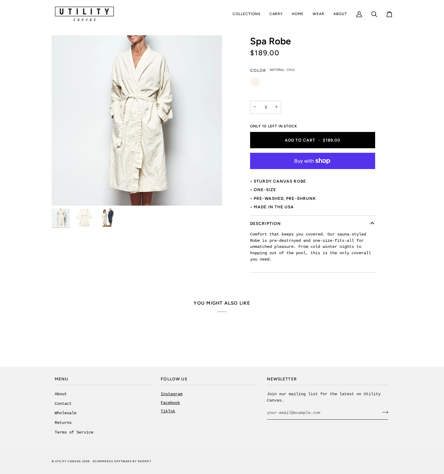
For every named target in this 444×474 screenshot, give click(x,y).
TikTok (168, 411)
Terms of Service (74, 432)
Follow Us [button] (174, 378)
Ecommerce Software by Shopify (122, 461)
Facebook (170, 403)
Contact (63, 404)
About (61, 394)
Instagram (171, 394)
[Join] (383, 412)
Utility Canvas (68, 461)
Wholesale (65, 413)
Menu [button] (61, 378)
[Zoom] (137, 120)
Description (265, 223)
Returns (63, 423)
